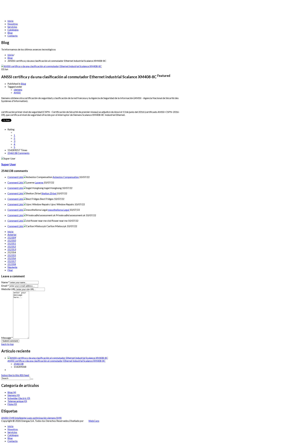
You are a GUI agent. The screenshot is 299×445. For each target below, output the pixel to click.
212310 (11, 240)
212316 (11, 258)
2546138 (19, 363)
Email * (5, 285)
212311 (11, 243)
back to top (7, 344)
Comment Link (15, 177)
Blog (10, 57)
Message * (7, 337)
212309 (11, 237)
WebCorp (93, 420)
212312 (11, 246)
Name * (5, 282)
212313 (11, 249)
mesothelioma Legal (59, 209)
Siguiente (12, 267)
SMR (59, 417)
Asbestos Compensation (66, 177)
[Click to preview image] (51, 66)
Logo (30, 417)
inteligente (21, 417)
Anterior (12, 234)
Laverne (39, 182)
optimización (40, 417)
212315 (11, 255)
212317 (11, 261)
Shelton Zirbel (49, 193)
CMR (12, 417)
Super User (8, 164)
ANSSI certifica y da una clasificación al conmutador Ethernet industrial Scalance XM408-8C (56, 360)
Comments (18, 153)
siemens (18, 89)
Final (10, 270)
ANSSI (17, 92)
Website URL (8, 289)
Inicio (10, 54)
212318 (11, 264)
